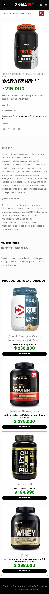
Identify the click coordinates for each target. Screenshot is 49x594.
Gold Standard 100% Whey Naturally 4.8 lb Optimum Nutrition (25, 560)
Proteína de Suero (21, 116)
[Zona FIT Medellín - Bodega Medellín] (24, 5)
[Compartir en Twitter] (14, 129)
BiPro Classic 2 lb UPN (24, 488)
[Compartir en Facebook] (9, 129)
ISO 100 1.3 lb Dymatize (24, 344)
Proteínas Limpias (37, 116)
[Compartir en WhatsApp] (4, 129)
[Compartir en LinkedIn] (19, 129)
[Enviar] (41, 13)
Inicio (4, 74)
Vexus (4, 119)
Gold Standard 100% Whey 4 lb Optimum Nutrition (24, 416)
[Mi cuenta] (41, 5)
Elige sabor (24, 354)
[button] (4, 5)
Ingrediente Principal (20, 74)
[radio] (16, 336)
